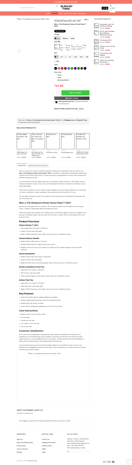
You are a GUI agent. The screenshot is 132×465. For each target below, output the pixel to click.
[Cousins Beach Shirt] (67, 141)
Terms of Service (22, 449)
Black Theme (78, 19)
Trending (54, 13)
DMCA (44, 449)
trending (81, 108)
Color (56, 64)
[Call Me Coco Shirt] (53, 141)
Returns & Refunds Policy (25, 442)
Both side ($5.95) (63, 80)
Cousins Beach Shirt (67, 152)
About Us (20, 439)
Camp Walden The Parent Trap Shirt (22, 153)
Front (59, 75)
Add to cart (75, 93)
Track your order (70, 13)
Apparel (62, 19)
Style (56, 42)
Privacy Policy (21, 446)
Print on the (58, 72)
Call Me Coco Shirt (51, 152)
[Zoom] (19, 51)
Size (56, 53)
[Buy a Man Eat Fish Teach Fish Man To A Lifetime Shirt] (38, 141)
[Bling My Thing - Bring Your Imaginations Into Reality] (66, 7)
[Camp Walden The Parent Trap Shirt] (23, 141)
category (70, 120)
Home (48, 13)
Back (59, 77)
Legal (43, 452)
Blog (61, 13)
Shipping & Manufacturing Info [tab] (38, 165)
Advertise (82, 13)
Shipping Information (49, 442)
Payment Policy (47, 446)
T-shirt (69, 19)
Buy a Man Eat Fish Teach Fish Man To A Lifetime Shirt (38, 153)
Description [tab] (21, 165)
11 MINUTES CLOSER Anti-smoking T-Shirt (82, 153)
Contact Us (45, 439)
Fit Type (57, 34)
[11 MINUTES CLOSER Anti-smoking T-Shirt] (82, 141)
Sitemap (19, 452)
